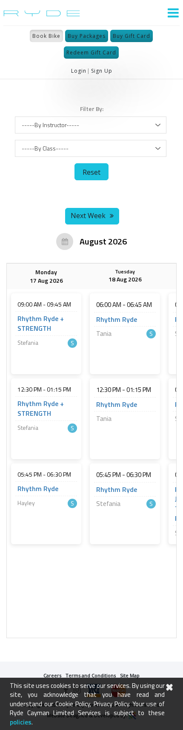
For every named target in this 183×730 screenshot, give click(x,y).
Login (78, 70)
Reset (91, 172)
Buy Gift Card (131, 36)
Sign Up (101, 70)
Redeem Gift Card (91, 52)
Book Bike (46, 36)
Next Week (88, 215)
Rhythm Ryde (37, 489)
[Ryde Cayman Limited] (41, 13)
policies (20, 722)
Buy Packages (87, 36)
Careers (52, 675)
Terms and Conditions (91, 675)
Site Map (130, 675)
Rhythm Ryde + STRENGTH (40, 323)
